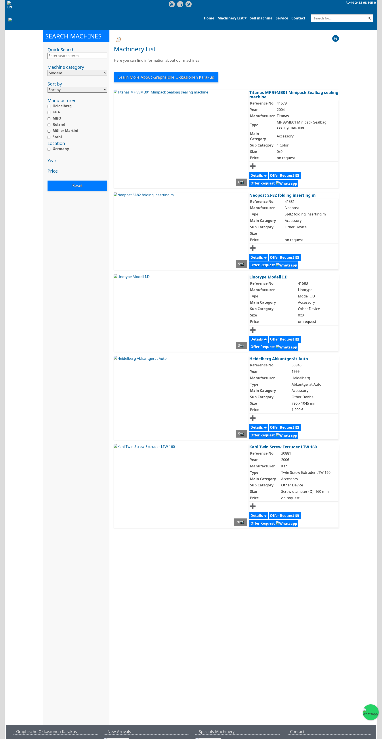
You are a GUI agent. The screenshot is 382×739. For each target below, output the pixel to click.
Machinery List (231, 17)
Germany (61, 148)
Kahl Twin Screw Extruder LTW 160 (283, 446)
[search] (369, 18)
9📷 (241, 263)
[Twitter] (188, 4)
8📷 (241, 345)
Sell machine (261, 17)
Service (282, 17)
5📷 (241, 433)
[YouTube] (172, 4)
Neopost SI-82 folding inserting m (282, 195)
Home (209, 17)
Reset (77, 185)
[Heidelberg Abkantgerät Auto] (181, 398)
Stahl (57, 136)
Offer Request (263, 183)
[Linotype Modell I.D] (181, 313)
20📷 (240, 522)
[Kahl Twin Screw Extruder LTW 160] (181, 486)
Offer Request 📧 (285, 175)
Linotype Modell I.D (268, 277)
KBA (56, 112)
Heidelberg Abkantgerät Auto (278, 358)
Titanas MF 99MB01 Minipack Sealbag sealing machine (293, 94)
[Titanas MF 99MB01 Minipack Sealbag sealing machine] (181, 139)
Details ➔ (258, 175)
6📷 (241, 182)
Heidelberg (62, 105)
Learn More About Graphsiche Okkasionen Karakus (166, 77)
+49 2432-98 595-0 (362, 2)
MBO (57, 118)
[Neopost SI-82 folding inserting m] (181, 231)
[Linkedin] (180, 4)
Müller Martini (65, 130)
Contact (298, 17)
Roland (59, 124)
